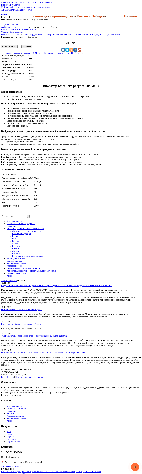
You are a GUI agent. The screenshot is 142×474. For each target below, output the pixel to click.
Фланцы (16, 243)
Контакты (34, 29)
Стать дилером (45, 2)
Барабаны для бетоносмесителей (27, 256)
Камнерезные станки (16, 263)
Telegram (9, 466)
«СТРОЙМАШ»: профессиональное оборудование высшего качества (34, 336)
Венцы (15, 241)
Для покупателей (9, 2)
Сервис (16, 29)
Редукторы (17, 246)
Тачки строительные (16, 408)
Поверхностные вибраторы (58, 34)
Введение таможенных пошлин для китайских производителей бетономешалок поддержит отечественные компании (56, 285)
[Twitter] (67, 50)
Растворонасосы (14, 266)
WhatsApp (18, 466)
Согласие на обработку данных (76, 471)
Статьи (9, 29)
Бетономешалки (14, 221)
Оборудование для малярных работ (23, 268)
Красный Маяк (113, 34)
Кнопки (16, 253)
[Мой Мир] (75, 50)
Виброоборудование (32, 34)
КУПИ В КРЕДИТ (9, 47)
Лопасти (16, 251)
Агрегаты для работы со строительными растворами (31, 271)
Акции (10, 276)
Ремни (15, 238)
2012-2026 (96, 471)
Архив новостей (9, 280)
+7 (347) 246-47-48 (9, 24)
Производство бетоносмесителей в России (21, 324)
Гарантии (11, 439)
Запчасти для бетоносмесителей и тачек (25, 228)
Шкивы (15, 236)
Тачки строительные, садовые (21, 223)
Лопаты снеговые (15, 261)
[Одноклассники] (71, 50)
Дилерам (25, 29)
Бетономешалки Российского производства (21, 309)
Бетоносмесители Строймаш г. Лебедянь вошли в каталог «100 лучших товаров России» (43, 352)
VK (2, 466)
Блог (3, 29)
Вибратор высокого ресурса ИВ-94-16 (22, 53)
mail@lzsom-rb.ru (9, 27)
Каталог (16, 34)
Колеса (15, 248)
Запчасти (11, 413)
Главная (5, 34)
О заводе (5, 32)
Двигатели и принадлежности (26, 231)
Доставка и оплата (27, 2)
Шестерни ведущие (21, 233)
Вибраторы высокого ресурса (89, 34)
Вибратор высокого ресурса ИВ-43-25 (62, 53)
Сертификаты (13, 441)
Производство (16, 32)
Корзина (5, 14)
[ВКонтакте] (63, 50)
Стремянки (12, 226)
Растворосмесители (16, 258)
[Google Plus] (79, 50)
